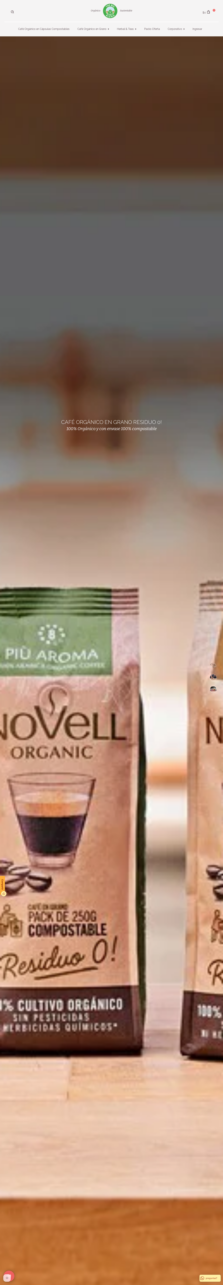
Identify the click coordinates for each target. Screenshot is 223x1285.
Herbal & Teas (125, 29)
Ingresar (197, 29)
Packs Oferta (152, 29)
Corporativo (175, 29)
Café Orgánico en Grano (91, 29)
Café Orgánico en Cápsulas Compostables (44, 29)
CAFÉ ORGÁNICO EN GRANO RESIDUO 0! (111, 422)
